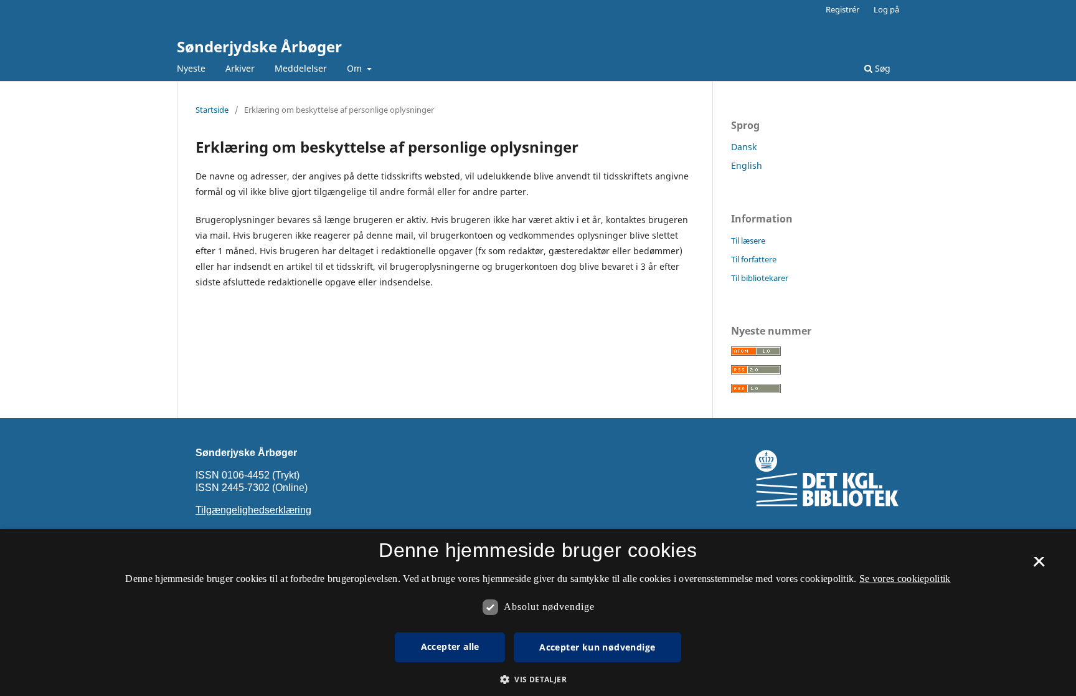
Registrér (842, 9)
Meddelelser (301, 68)
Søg (881, 68)
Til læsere (748, 240)
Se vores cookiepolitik (905, 578)
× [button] (1039, 565)
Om (355, 68)
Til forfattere (753, 259)
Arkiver (240, 68)
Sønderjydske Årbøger (259, 46)
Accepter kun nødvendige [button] (597, 647)
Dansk (744, 147)
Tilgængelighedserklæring (253, 510)
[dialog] (538, 612)
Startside (212, 109)
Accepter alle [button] (450, 646)
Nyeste (191, 68)
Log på (886, 9)
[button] (538, 679)
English (746, 165)
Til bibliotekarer (759, 278)
